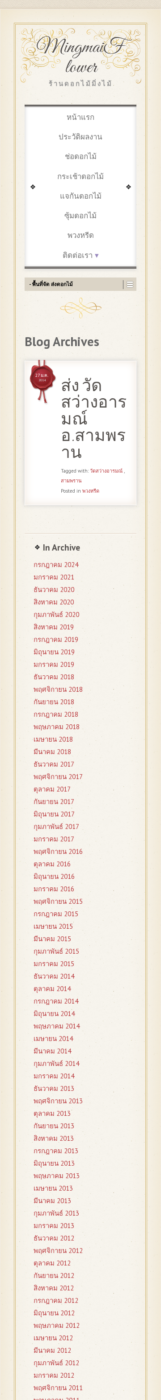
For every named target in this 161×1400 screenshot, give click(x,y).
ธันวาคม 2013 (54, 1088)
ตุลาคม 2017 (52, 789)
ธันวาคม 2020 (54, 589)
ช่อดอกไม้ (81, 156)
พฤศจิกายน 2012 (58, 1250)
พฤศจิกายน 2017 (58, 776)
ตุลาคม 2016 (52, 864)
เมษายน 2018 (53, 739)
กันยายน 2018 (54, 702)
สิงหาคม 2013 (54, 1138)
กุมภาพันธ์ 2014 (56, 1063)
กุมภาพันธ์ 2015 (56, 951)
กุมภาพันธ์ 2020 (56, 614)
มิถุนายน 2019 (54, 652)
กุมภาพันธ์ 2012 (56, 1363)
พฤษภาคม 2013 (57, 1175)
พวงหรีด (81, 235)
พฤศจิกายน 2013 (58, 1101)
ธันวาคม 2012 (54, 1238)
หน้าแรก (80, 117)
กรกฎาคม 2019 (56, 639)
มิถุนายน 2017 (54, 814)
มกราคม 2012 (54, 1375)
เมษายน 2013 (53, 1188)
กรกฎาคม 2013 (56, 1151)
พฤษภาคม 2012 (57, 1325)
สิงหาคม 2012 (54, 1288)
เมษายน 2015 (53, 926)
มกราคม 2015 (54, 963)
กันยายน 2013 (54, 1126)
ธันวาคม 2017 (54, 764)
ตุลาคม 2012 (52, 1263)
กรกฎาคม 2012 (56, 1300)
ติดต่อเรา (78, 255)
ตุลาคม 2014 (52, 988)
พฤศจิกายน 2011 (58, 1388)
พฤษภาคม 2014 (57, 1026)
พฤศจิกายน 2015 (58, 901)
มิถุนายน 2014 (54, 1013)
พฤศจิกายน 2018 (58, 689)
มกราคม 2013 (54, 1225)
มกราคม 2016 (54, 889)
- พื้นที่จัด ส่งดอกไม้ (51, 284)
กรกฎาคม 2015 (56, 914)
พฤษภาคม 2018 (57, 726)
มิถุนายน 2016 (54, 876)
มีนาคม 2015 (52, 939)
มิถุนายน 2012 (54, 1313)
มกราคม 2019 (54, 664)
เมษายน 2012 (53, 1338)
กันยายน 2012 (54, 1275)
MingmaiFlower (80, 57)
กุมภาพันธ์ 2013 (56, 1213)
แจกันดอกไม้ (81, 196)
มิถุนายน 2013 (54, 1163)
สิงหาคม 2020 (54, 602)
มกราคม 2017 (54, 839)
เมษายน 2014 (53, 1038)
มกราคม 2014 (54, 1076)
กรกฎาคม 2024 (56, 564)
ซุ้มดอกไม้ (80, 215)
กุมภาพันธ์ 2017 (56, 826)
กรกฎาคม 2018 (56, 714)
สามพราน (71, 481)
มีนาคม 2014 (52, 1051)
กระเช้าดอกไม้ (80, 176)
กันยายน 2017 (54, 801)
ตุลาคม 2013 (52, 1113)
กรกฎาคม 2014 (56, 1001)
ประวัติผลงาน (80, 137)
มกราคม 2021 (54, 577)
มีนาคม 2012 (52, 1350)
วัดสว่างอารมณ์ (106, 471)
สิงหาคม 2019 (54, 627)
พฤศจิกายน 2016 (58, 851)
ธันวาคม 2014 (54, 976)
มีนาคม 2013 (52, 1200)
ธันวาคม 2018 (54, 677)
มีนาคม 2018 (52, 751)
